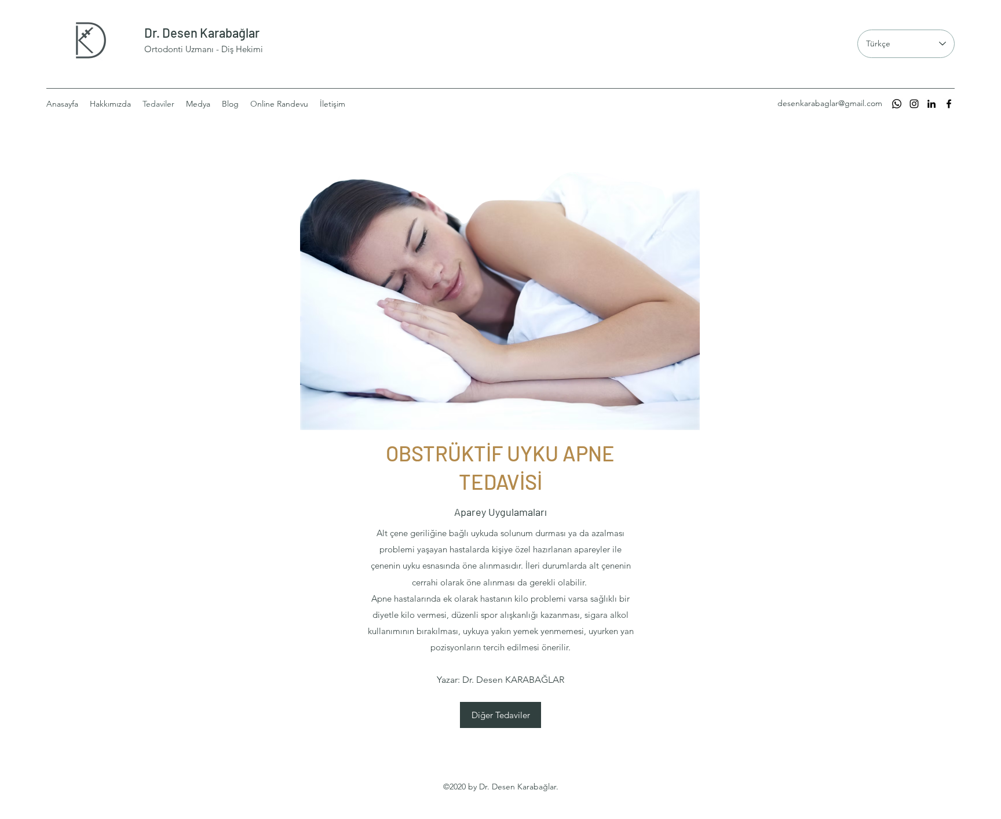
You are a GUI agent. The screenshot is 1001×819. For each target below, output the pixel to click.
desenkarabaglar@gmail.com (829, 103)
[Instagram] (914, 104)
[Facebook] (949, 104)
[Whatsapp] (897, 104)
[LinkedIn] (931, 104)
